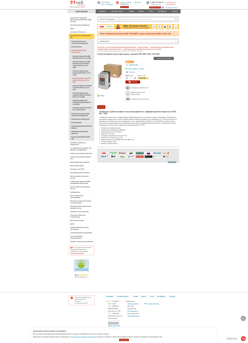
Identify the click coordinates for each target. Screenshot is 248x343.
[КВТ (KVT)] (114, 156)
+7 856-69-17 (113, 306)
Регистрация (109, 4)
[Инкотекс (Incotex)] (140, 153)
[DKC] (140, 156)
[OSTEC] (157, 156)
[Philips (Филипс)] (157, 153)
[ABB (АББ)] (105, 153)
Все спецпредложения (77, 253)
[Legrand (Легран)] (122, 153)
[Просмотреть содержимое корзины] (117, 2)
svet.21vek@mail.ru (133, 316)
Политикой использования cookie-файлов (83, 337)
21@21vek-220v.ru (133, 303)
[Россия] (148, 153)
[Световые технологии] (148, 156)
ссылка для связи (153, 303)
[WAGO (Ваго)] (122, 156)
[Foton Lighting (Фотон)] (131, 156)
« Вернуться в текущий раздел (164, 58)
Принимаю (124, 340)
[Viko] (166, 156)
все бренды (172, 162)
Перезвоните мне (155, 7)
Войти (103, 4)
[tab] (101, 107)
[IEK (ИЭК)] (131, 153)
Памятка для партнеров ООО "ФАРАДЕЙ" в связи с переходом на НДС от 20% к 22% (138, 33)
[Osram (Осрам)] (166, 153)
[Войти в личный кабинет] (98, 2)
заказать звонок (113, 323)
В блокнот (132, 72)
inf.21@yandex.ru (132, 311)
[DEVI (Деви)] (105, 156)
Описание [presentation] (101, 107)
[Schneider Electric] (114, 153)
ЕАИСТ (102, 95)
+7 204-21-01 (113, 313)
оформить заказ (124, 7)
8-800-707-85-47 (113, 308)
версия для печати (114, 325)
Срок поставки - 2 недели (136, 68)
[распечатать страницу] (243, 318)
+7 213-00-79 (113, 301)
